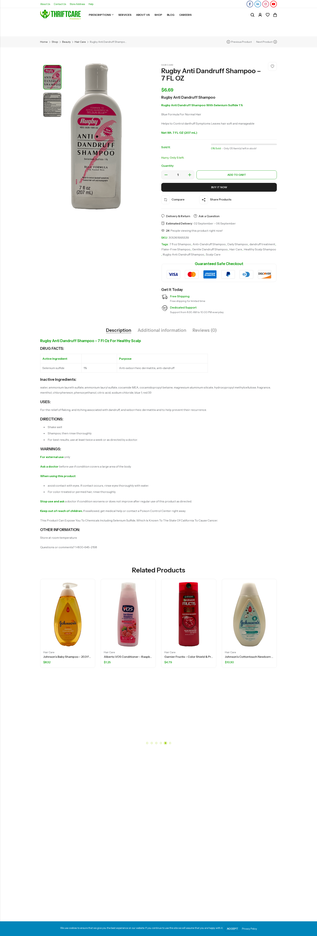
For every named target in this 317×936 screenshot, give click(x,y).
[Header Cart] (275, 14)
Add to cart (236, 174)
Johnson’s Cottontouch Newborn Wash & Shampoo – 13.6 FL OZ (239, 656)
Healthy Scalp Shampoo (260, 249)
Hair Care (80, 41)
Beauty (66, 41)
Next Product (264, 41)
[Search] (252, 15)
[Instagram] (265, 4)
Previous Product (241, 41)
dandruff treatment (262, 244)
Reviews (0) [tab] (205, 330)
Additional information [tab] (162, 330)
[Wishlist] (267, 14)
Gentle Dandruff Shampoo (210, 249)
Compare (178, 199)
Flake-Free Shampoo (175, 249)
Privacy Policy (249, 928)
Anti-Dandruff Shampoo (209, 244)
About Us (45, 4)
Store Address (77, 4)
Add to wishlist (272, 66)
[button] (147, 743)
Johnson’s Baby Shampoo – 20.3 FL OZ (39, 656)
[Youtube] (273, 4)
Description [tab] (118, 330)
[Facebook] (250, 4)
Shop (55, 41)
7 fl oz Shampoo (180, 244)
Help (91, 4)
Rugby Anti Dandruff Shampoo (183, 254)
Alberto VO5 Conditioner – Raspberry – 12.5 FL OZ (108, 656)
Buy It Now (219, 187)
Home (44, 41)
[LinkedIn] (257, 4)
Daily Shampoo (237, 244)
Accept (232, 928)
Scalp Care (213, 254)
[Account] (260, 15)
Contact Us (60, 4)
